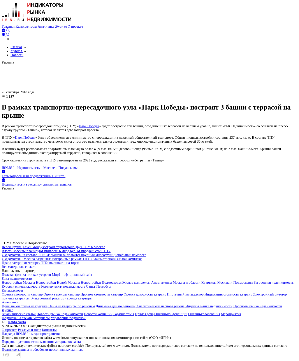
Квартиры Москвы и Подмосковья (227, 282)
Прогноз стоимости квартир (102, 294)
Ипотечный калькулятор (185, 294)
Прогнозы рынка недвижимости (257, 306)
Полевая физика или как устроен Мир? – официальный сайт (47, 274)
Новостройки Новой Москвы (58, 282)
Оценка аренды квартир (62, 294)
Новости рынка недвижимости (60, 314)
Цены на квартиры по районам (71, 306)
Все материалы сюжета (19, 267)
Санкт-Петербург (99, 286)
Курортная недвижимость (21, 286)
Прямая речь (144, 314)
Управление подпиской (68, 318)
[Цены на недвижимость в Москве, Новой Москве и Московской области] (37, 22)
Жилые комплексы (136, 282)
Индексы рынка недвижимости (208, 306)
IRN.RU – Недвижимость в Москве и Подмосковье (40, 168)
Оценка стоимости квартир (22, 294)
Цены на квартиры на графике (24, 306)
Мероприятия (231, 314)
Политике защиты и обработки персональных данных (42, 349)
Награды (8, 334)
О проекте (75, 26)
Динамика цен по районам (115, 306)
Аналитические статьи (19, 314)
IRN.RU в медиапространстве (38, 334)
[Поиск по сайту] (8, 31)
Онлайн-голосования (204, 314)
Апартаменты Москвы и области (176, 282)
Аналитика (46, 26)
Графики (9, 26)
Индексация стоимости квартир (228, 294)
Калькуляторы (27, 26)
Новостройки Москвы (18, 282)
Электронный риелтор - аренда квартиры (61, 298)
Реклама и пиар (29, 330)
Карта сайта (17, 322)
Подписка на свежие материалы (26, 318)
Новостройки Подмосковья (101, 282)
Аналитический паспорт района (160, 306)
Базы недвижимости (17, 278)
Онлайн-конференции (170, 314)
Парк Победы (89, 126)
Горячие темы (123, 314)
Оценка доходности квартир (145, 294)
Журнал (61, 26)
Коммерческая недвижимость (63, 286)
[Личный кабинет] (4, 31)
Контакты (49, 330)
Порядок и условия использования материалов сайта (41, 341)
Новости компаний (98, 314)
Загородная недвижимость (274, 282)
